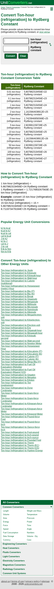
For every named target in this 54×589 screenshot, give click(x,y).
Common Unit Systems (14, 573)
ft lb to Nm (6, 249)
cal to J (4, 244)
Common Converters (13, 507)
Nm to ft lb (6, 251)
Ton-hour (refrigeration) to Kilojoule (18, 273)
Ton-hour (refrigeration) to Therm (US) (20, 448)
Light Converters (11, 556)
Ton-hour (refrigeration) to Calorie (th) (20, 359)
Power (29, 522)
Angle (29, 529)
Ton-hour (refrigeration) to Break (17, 296)
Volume (6, 514)
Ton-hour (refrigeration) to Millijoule (18, 304)
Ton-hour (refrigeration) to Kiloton (17, 380)
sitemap (45, 581)
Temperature (32, 514)
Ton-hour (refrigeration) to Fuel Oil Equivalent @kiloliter (18, 365)
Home (3, 7)
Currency (7, 540)
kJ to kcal (5, 228)
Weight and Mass (34, 511)
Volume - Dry (32, 536)
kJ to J (4, 241)
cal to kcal (6, 236)
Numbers (30, 533)
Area (5, 518)
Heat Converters (11, 548)
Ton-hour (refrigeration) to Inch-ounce (20, 437)
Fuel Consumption (10, 533)
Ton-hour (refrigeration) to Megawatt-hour (21, 333)
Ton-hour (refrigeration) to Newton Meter (21, 343)
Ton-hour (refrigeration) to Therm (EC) (20, 445)
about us (5, 581)
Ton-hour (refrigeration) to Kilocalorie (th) (21, 354)
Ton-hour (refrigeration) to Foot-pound (20, 432)
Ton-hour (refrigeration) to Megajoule (19, 301)
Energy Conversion (13, 7)
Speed (5, 529)
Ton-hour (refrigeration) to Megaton (18, 377)
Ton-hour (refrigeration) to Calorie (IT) (20, 356)
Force (5, 525)
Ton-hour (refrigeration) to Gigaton (18, 375)
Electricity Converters (14, 560)
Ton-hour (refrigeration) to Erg (16, 328)
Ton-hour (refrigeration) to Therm (17, 443)
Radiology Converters (14, 569)
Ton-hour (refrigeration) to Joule (17, 270)
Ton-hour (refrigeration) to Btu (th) (18, 294)
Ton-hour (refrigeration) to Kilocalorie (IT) (21, 351)
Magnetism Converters (14, 565)
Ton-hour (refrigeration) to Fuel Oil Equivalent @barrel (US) (18, 370)
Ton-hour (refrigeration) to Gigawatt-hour (21, 330)
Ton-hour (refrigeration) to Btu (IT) (18, 291)
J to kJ (4, 238)
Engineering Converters (15, 544)
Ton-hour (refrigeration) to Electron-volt (20, 325)
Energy (6, 522)
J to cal (4, 246)
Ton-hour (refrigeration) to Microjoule (19, 307)
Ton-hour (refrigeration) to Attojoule (18, 312)
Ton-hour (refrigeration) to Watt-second (20, 341)
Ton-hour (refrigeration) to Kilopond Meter (22, 414)
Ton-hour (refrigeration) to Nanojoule (19, 309)
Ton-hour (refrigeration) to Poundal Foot (21, 440)
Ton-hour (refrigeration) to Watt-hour (19, 278)
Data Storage (8, 536)
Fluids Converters (12, 552)
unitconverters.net (33, 584)
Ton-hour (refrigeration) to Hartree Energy (22, 450)
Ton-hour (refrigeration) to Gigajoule (19, 299)
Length (6, 511)
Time (29, 525)
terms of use (18, 581)
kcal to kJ (5, 230)
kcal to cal (6, 233)
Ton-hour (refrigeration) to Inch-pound (20, 435)
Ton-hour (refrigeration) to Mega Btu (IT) (21, 362)
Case (29, 540)
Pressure (30, 518)
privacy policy (33, 581)
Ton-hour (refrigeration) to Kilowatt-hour (21, 275)
